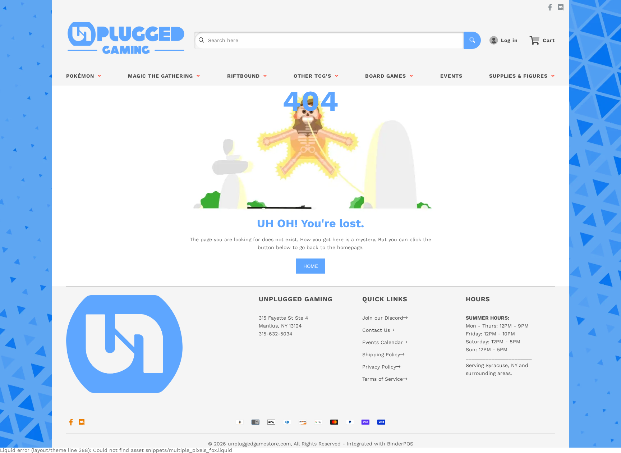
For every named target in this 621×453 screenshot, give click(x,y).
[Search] (472, 40)
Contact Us (376, 330)
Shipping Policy (381, 354)
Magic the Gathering (162, 76)
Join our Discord (382, 318)
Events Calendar (382, 342)
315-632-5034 (276, 334)
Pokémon (82, 76)
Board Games (387, 76)
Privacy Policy (379, 367)
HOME (310, 266)
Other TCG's (314, 76)
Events (451, 76)
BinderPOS (400, 444)
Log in (509, 40)
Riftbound (245, 76)
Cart (549, 40)
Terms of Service (382, 379)
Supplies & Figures (520, 76)
